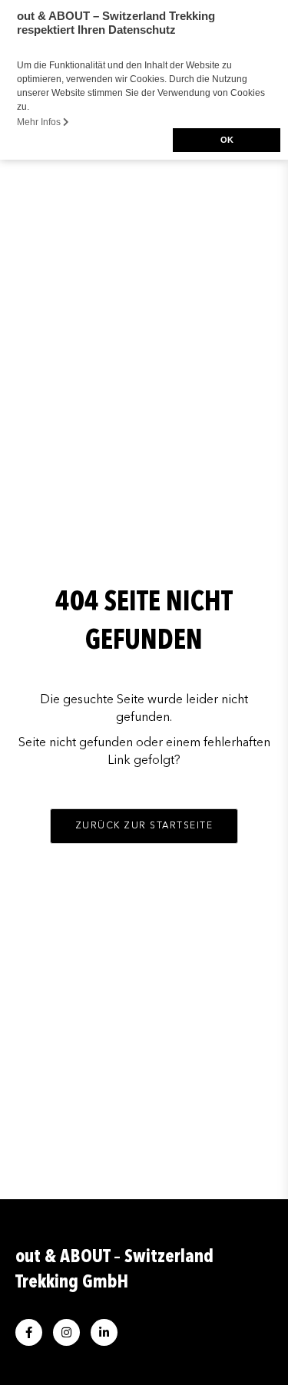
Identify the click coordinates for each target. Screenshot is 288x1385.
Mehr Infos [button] (40, 122)
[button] (144, 826)
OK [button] (226, 139)
